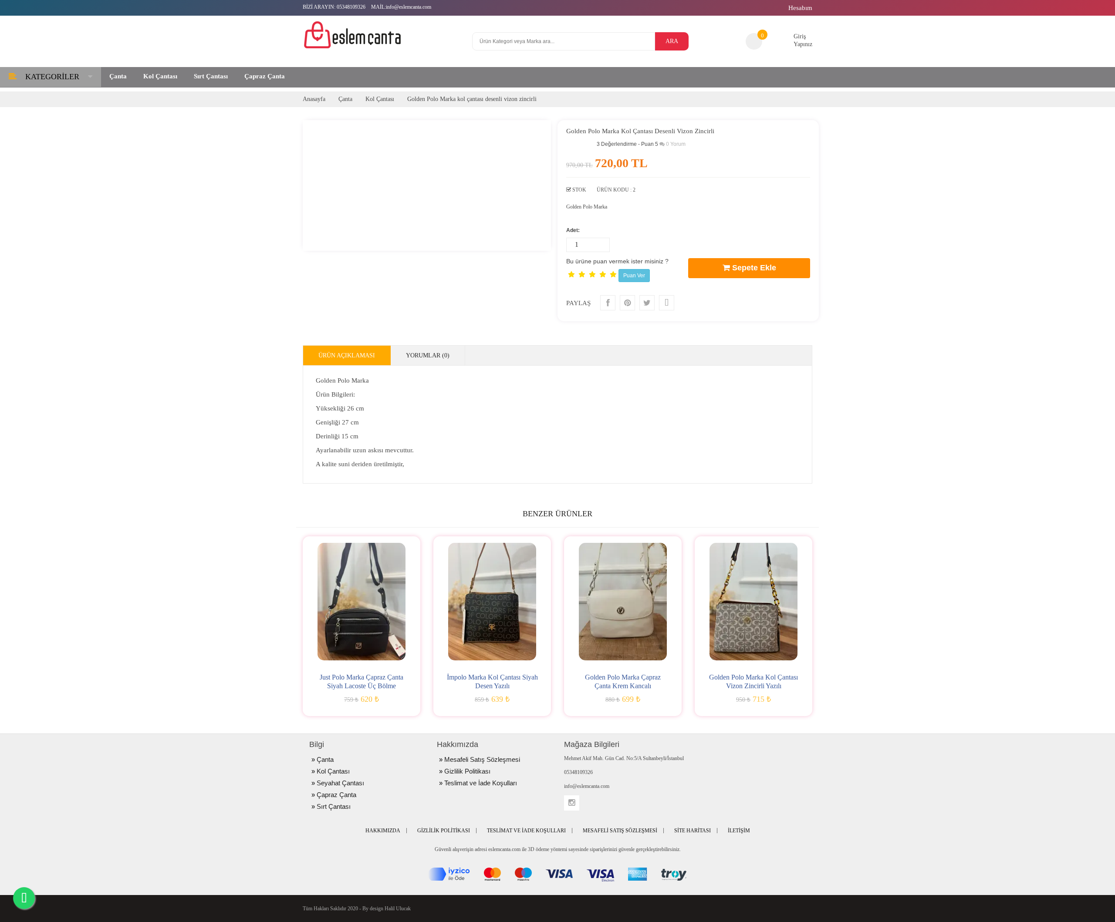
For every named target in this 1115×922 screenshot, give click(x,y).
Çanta (345, 99)
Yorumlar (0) (427, 355)
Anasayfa (314, 99)
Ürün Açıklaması (346, 355)
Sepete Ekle (753, 267)
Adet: (573, 230)
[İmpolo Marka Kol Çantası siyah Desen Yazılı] (492, 601)
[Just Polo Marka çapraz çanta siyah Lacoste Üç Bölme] (361, 601)
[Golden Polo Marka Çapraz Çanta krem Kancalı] (623, 601)
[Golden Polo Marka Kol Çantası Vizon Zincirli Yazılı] (753, 601)
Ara (672, 41)
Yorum (676, 144)
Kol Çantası (379, 99)
